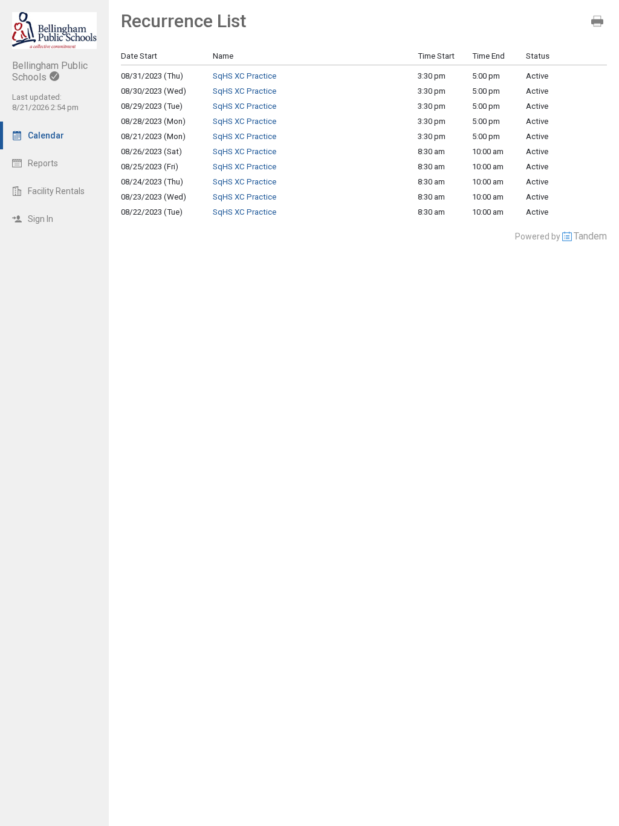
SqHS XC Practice (244, 75)
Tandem (590, 236)
